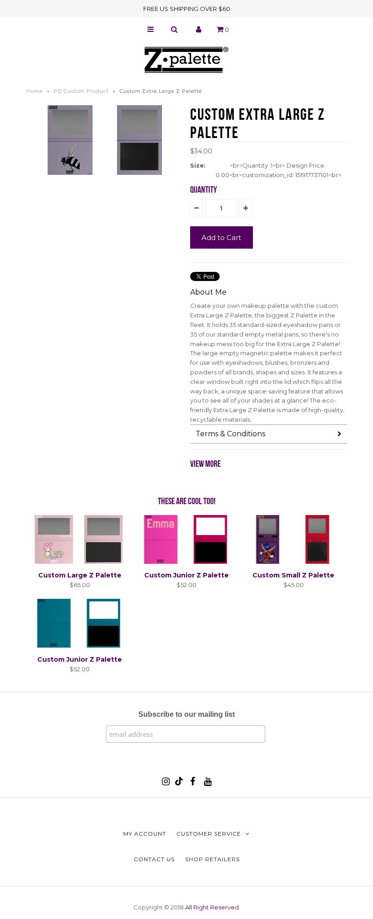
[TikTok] (179, 783)
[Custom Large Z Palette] (80, 561)
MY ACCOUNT (144, 833)
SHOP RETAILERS (212, 859)
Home (34, 91)
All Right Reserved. (212, 907)
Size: (198, 165)
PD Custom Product (81, 91)
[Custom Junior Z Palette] (186, 561)
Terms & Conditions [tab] (230, 433)
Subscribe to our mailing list (186, 714)
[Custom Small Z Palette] (293, 561)
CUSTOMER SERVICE (208, 833)
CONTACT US (154, 859)
